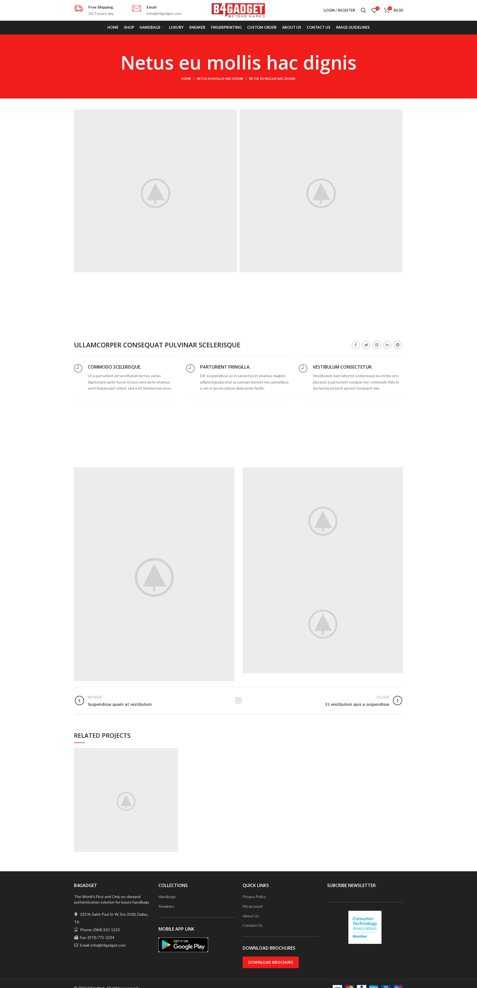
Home (186, 78)
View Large (174, 752)
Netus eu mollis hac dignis (220, 78)
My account (253, 906)
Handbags (167, 896)
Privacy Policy (254, 896)
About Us (251, 916)
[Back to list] (238, 700)
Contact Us (253, 925)
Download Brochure (270, 962)
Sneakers (166, 906)
